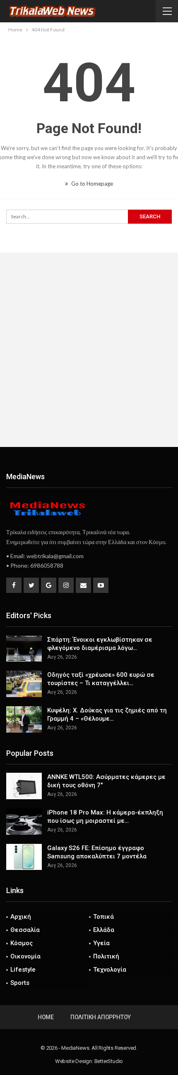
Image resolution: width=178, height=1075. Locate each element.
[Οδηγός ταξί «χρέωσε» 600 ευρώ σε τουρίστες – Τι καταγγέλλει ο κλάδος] (24, 684)
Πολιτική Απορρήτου (100, 1017)
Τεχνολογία (109, 969)
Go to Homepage (91, 183)
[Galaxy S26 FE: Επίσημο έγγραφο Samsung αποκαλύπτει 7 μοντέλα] (24, 857)
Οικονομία (25, 956)
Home (46, 1017)
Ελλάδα (103, 930)
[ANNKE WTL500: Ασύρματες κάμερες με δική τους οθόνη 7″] (24, 786)
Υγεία (101, 943)
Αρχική (20, 916)
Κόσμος (21, 943)
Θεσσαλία (25, 930)
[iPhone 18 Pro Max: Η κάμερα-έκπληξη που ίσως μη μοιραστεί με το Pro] (24, 821)
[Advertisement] (89, 350)
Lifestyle (23, 969)
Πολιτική (106, 956)
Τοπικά (103, 916)
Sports (19, 983)
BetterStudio (108, 1061)
